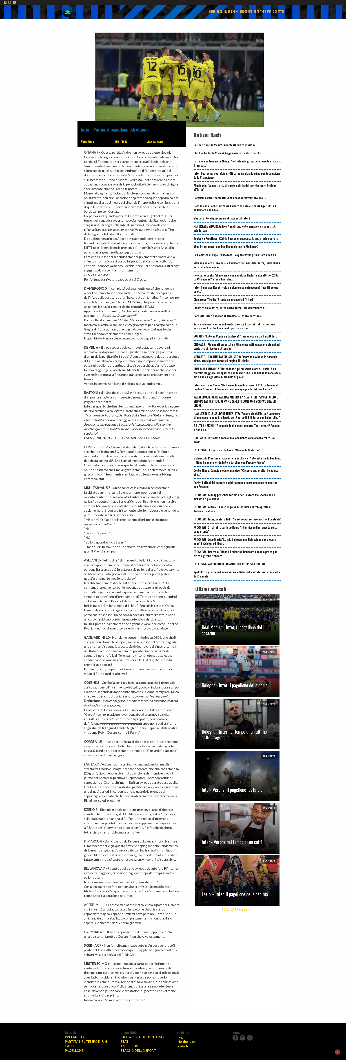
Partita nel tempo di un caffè (86, 1043)
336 (233, 909)
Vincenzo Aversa (155, 141)
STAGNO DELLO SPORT (138, 1050)
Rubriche (229, 12)
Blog (220, 12)
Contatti (278, 12)
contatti (182, 1046)
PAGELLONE (74, 1050)
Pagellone (87, 141)
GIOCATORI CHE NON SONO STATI (142, 1039)
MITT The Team (262, 12)
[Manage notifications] (337, 1052)
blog (180, 1037)
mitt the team (186, 1041)
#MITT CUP (129, 1046)
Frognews (246, 12)
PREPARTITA (75, 1037)
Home (212, 12)
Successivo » (244, 909)
